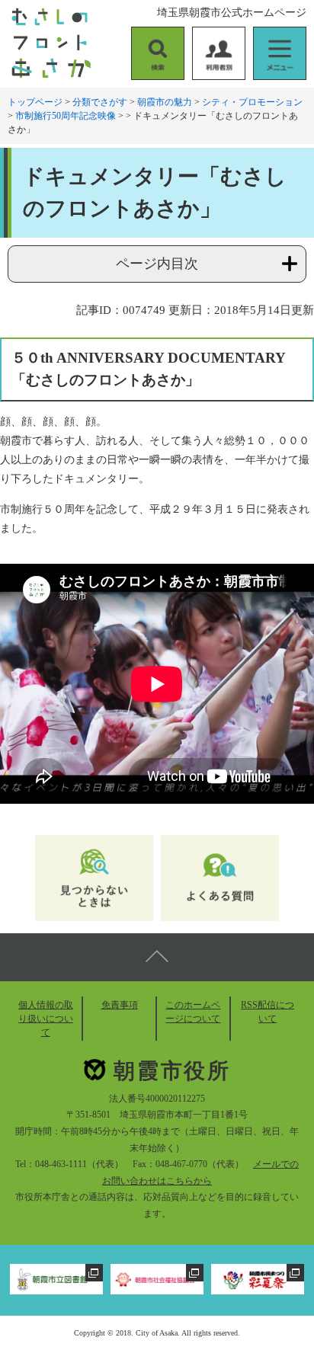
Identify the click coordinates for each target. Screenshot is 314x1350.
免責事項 (119, 1005)
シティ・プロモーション (252, 102)
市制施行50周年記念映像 (65, 115)
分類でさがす (99, 102)
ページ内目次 (157, 263)
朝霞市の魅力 (164, 102)
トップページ (35, 102)
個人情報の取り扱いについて (45, 1019)
